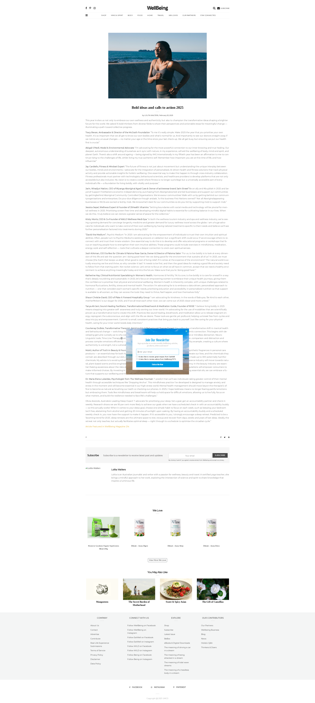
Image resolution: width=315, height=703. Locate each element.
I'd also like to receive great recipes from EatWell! (156, 357)
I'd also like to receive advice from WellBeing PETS (157, 359)
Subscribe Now (157, 364)
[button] (157, 339)
